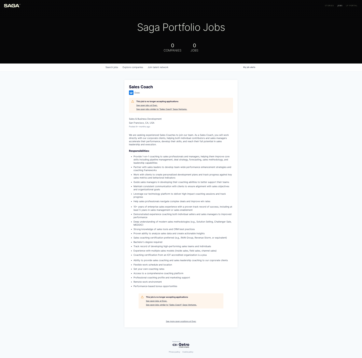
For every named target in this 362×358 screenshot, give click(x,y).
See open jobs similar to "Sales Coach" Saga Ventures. (161, 109)
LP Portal (351, 6)
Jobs (340, 6)
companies (133, 67)
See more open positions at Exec (181, 321)
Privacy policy (174, 352)
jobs (111, 67)
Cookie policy (187, 352)
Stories (329, 6)
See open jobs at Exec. (147, 105)
